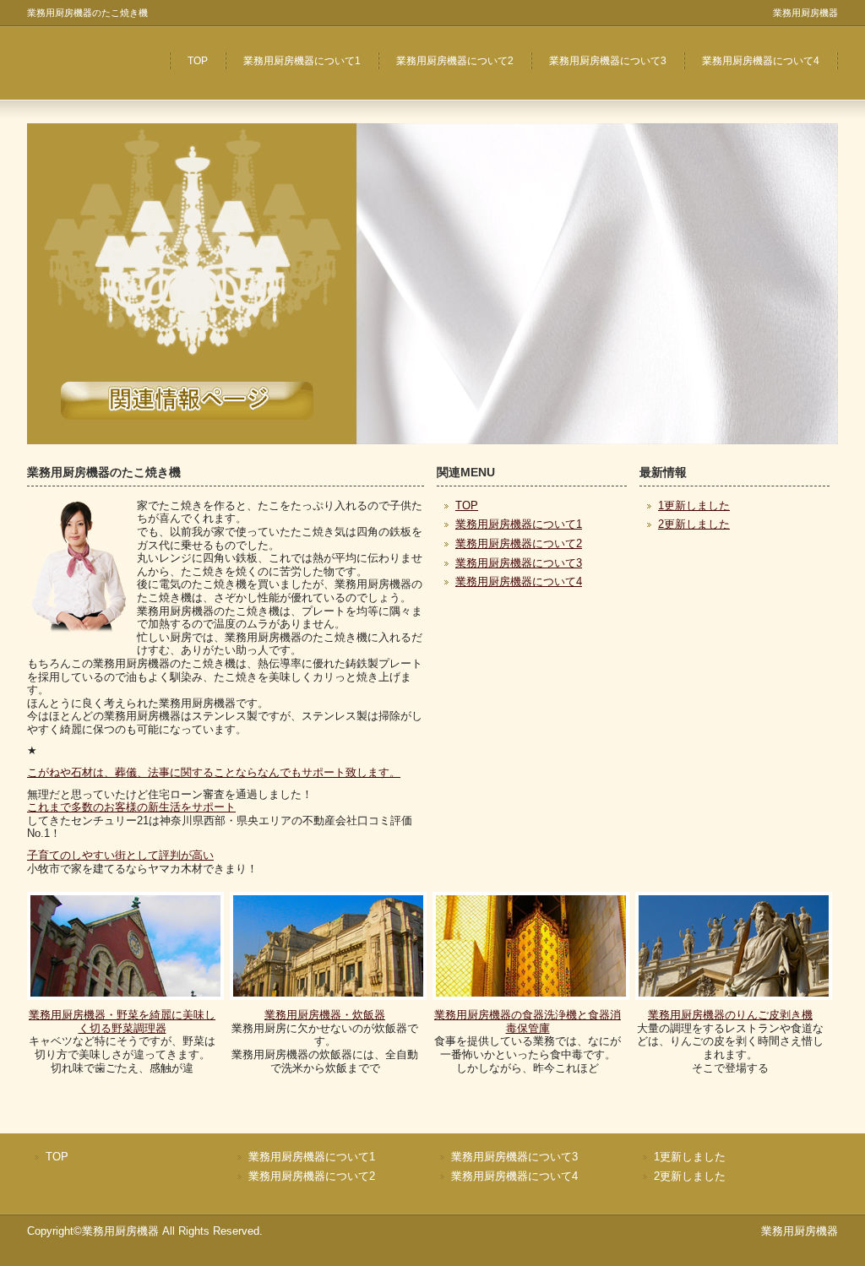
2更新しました (694, 524)
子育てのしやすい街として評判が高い (120, 855)
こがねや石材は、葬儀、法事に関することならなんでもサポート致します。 (213, 772)
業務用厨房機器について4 (760, 61)
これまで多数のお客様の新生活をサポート (131, 807)
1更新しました (694, 505)
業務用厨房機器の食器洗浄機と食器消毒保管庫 (527, 1021)
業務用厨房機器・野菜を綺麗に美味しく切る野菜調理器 (122, 1021)
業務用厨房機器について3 (607, 61)
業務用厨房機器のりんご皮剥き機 (730, 1014)
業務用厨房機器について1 (302, 61)
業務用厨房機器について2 (455, 61)
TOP (198, 61)
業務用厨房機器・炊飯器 (324, 1014)
